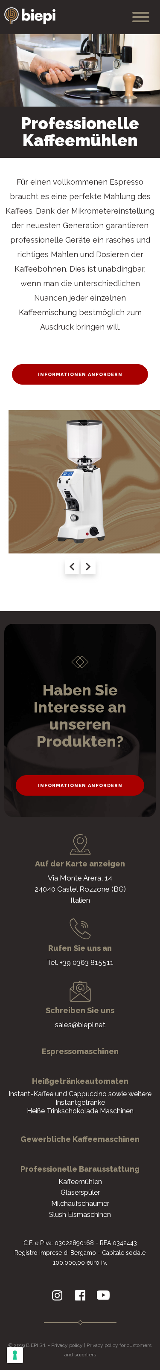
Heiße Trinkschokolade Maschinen (80, 1111)
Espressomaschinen (80, 1051)
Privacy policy (67, 1345)
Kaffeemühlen (80, 1182)
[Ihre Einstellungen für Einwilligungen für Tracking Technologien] (15, 1355)
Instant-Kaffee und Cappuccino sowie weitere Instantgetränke (80, 1098)
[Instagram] (57, 1295)
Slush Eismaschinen (80, 1215)
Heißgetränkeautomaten (80, 1081)
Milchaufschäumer (80, 1203)
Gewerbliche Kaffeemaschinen (80, 1139)
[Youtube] (103, 1295)
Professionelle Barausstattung (80, 1169)
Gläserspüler (80, 1192)
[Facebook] (80, 1295)
